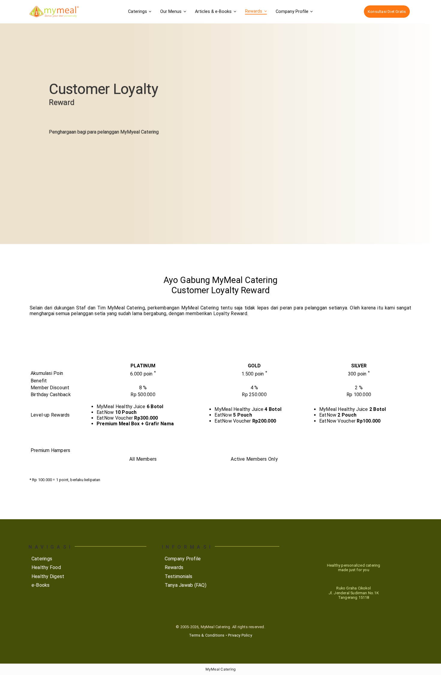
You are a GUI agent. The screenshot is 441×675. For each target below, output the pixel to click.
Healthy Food (46, 567)
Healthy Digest (48, 576)
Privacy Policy (240, 635)
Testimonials (179, 576)
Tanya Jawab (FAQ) (185, 585)
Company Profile (183, 559)
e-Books (41, 585)
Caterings (42, 559)
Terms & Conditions (206, 635)
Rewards (174, 567)
